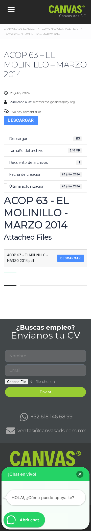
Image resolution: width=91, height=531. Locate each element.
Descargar (21, 120)
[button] (11, 9)
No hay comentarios (26, 112)
